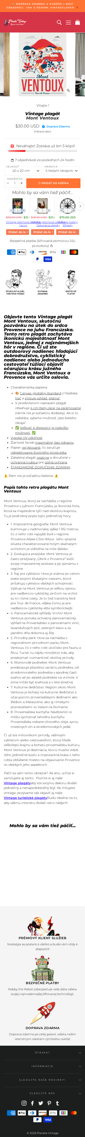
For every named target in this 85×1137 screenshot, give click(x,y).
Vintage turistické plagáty (25, 798)
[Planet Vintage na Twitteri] (40, 1102)
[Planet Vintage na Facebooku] (32, 1102)
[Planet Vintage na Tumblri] (57, 1102)
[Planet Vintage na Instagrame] (24, 1102)
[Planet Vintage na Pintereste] (49, 1102)
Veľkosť (12, 166)
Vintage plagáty (17, 783)
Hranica (51, 166)
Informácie (42, 1066)
